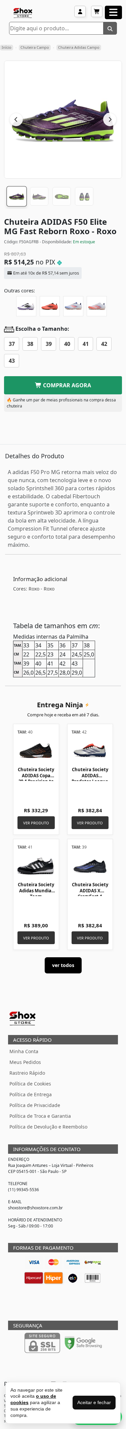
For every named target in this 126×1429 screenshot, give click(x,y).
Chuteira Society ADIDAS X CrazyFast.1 (90, 890)
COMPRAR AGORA (66, 385)
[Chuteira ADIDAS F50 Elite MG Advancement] (73, 306)
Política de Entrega (30, 1094)
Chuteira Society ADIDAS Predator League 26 (90, 778)
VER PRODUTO (36, 822)
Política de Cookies (30, 1083)
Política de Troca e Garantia (40, 1116)
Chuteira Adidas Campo (78, 47)
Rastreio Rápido (27, 1073)
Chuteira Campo (34, 47)
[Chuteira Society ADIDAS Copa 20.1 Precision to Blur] (36, 750)
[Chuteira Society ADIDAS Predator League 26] (90, 750)
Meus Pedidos (25, 1062)
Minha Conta (23, 1051)
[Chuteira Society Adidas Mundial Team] (36, 866)
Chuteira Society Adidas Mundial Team (36, 890)
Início (6, 47)
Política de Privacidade (34, 1105)
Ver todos (63, 965)
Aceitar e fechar (94, 1402)
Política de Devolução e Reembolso (48, 1126)
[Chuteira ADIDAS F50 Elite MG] (97, 306)
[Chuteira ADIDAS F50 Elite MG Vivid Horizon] (49, 306)
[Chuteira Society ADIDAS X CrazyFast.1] (90, 866)
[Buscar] (110, 28)
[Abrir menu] (113, 12)
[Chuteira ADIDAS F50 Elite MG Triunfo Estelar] (26, 306)
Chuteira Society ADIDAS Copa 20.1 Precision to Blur (36, 778)
